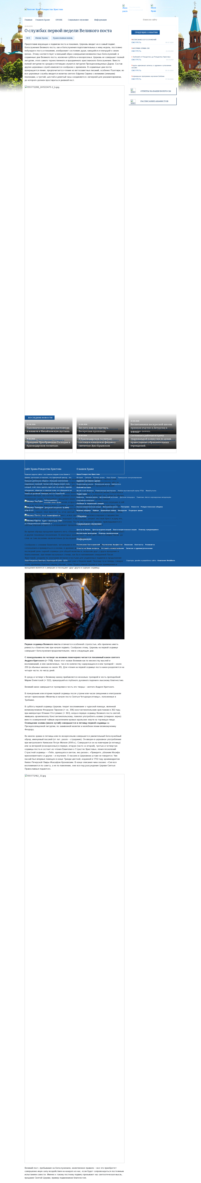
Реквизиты (150, 545)
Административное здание (88, 481)
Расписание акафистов (154, 101)
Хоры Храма (111, 478)
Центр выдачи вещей (101, 530)
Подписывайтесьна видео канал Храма (52, 501)
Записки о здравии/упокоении (139, 548)
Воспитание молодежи (87, 533)
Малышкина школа (110, 507)
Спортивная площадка (85, 500)
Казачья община (84, 510)
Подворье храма (136, 510)
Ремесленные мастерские (105, 491)
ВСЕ (28, 38)
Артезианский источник (109, 497)
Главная (28, 20)
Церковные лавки (108, 510)
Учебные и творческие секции (90, 503)
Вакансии (128, 545)
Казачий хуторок (84, 487)
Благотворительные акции (125, 530)
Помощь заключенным (108, 533)
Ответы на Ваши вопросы (155, 91)
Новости (135, 507)
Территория (82, 494)
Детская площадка (127, 497)
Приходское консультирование (130, 478)
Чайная (96, 510)
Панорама (125, 507)
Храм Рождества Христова (88, 474)
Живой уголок (151, 491)
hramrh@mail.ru (53, 515)
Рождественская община (152, 507)
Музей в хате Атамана (85, 491)
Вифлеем (80, 497)
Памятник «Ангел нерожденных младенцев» (154, 497)
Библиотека (116, 484)
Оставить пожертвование (112, 548)
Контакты (139, 545)
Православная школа (85, 484)
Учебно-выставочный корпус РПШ (131, 491)
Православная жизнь (63, 38)
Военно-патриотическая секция (89, 507)
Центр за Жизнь (84, 530)
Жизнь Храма (41, 38)
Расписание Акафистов (112, 545)
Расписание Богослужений (136, 8)
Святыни (88, 478)
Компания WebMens (166, 560)
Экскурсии (122, 510)
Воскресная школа (102, 484)
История (80, 478)
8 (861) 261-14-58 (166, 10)
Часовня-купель (92, 497)
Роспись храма (99, 478)
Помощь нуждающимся (148, 530)
